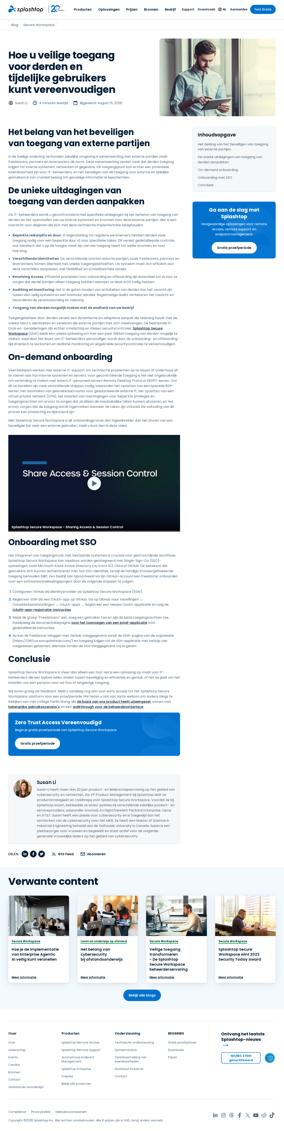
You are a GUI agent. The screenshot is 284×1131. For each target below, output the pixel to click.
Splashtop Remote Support (81, 1050)
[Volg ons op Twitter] (247, 1115)
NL (224, 9)
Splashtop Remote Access (81, 1042)
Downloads (206, 9)
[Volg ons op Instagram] (223, 1115)
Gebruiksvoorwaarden (71, 1112)
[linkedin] (25, 854)
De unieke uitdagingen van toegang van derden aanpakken (230, 160)
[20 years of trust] (54, 9)
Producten (83, 9)
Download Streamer (129, 1069)
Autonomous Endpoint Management (78, 1059)
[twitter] (41, 854)
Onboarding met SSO (215, 177)
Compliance (17, 1112)
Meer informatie (24, 977)
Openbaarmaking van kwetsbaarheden (131, 1059)
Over (12, 1033)
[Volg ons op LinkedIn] (215, 1115)
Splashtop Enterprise (76, 1069)
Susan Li (21, 103)
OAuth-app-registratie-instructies (41, 609)
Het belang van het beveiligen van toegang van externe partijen (233, 147)
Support (188, 9)
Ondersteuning (127, 1033)
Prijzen (131, 9)
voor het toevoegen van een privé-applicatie (109, 622)
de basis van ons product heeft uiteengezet (114, 701)
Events (13, 1057)
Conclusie (206, 185)
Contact (14, 1079)
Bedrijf (170, 9)
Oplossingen (109, 9)
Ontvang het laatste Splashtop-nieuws (243, 1036)
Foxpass (67, 1076)
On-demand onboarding (218, 169)
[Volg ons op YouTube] (255, 1115)
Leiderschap (17, 1050)
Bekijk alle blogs (142, 995)
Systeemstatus (126, 1050)
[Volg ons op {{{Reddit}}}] (264, 1115)
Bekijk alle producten (76, 1084)
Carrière (14, 1065)
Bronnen (151, 9)
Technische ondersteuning (134, 1042)
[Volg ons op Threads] (231, 1115)
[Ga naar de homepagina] (26, 9)
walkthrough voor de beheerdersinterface (108, 706)
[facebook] (33, 854)
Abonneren (96, 854)
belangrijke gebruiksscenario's (34, 706)
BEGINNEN (176, 1033)
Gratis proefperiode (234, 247)
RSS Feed (66, 854)
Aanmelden (239, 9)
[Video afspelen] (94, 483)
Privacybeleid (40, 1112)
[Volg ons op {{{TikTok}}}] (272, 1115)
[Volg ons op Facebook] (239, 1115)
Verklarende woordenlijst (26, 1087)
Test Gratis (263, 9)
